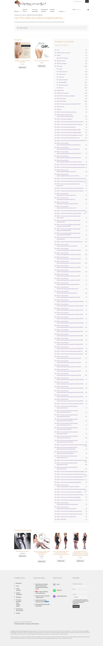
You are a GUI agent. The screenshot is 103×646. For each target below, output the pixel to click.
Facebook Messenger (62, 596)
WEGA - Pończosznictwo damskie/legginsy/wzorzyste (70, 135)
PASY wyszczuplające (62, 63)
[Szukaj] (87, 1)
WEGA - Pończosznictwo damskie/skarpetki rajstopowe (70, 403)
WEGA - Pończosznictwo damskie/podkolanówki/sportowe (71, 167)
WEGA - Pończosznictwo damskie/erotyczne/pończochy (70, 121)
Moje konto (19, 583)
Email (58, 584)
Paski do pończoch (63, 71)
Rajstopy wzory (60, 106)
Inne (58, 50)
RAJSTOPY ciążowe (61, 98)
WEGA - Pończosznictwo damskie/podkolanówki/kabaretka (71, 140)
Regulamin (18, 597)
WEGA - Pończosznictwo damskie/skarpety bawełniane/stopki (71, 460)
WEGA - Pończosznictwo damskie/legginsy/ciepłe (68, 129)
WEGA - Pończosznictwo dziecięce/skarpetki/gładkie (69, 492)
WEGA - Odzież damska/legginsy (64, 119)
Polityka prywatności (19, 623)
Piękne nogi (59, 66)
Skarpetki (61, 87)
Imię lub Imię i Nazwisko (77, 584)
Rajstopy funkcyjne (63, 79)
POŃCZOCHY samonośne (63, 93)
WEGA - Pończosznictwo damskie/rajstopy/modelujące (70, 354)
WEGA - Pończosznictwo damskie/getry (66, 127)
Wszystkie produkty (52, 10)
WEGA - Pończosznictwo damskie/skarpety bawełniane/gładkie (72, 444)
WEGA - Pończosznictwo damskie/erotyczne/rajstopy (69, 124)
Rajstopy (16, 11)
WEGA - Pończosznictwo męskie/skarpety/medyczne (69, 500)
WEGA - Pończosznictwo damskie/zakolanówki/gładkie (70, 477)
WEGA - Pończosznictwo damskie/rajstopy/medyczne (69, 351)
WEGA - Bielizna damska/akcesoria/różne (66, 112)
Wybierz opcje (22, 67)
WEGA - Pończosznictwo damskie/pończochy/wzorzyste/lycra (71, 210)
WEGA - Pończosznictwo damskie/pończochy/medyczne (70, 191)
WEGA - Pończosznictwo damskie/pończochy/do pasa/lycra (71, 181)
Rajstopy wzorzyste (63, 85)
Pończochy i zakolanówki (35, 10)
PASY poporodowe (61, 60)
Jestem (74, 594)
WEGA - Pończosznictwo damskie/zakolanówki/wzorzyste (71, 479)
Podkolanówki (62, 74)
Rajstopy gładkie (62, 82)
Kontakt (18, 613)
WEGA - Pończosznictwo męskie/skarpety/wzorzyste (69, 514)
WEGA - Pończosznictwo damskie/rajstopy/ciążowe (69, 213)
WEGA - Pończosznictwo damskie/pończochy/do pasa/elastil (71, 178)
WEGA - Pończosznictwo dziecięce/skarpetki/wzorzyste (70, 494)
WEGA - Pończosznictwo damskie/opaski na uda (68, 137)
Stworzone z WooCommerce (32, 623)
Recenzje (61, 11)
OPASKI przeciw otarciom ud (63, 52)
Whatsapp (59, 590)
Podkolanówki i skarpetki (44, 10)
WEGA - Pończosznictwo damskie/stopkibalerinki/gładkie (70, 471)
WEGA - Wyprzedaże (61, 519)
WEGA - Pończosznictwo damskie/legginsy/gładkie (69, 132)
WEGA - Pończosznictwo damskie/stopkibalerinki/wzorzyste (71, 474)
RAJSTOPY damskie (63, 58)
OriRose (59, 55)
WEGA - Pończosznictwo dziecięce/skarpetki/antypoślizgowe (71, 489)
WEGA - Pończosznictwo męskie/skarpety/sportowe (69, 511)
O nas (17, 586)
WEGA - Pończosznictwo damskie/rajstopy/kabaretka (69, 241)
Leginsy (60, 69)
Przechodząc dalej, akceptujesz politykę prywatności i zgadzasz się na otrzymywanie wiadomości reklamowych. (81, 601)
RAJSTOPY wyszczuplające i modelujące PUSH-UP (68, 104)
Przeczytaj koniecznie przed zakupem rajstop (18, 603)
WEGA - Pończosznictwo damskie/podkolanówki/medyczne (71, 164)
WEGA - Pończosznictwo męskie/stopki (66, 516)
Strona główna (22, 15)
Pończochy (61, 77)
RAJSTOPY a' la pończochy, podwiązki (66, 96)
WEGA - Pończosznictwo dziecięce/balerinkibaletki (69, 482)
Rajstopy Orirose (25, 10)
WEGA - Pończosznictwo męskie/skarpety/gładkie (69, 497)
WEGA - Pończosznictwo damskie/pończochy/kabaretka (70, 188)
